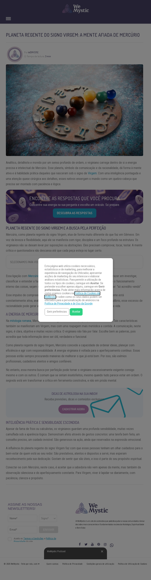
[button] (57, 312)
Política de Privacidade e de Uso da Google (69, 303)
